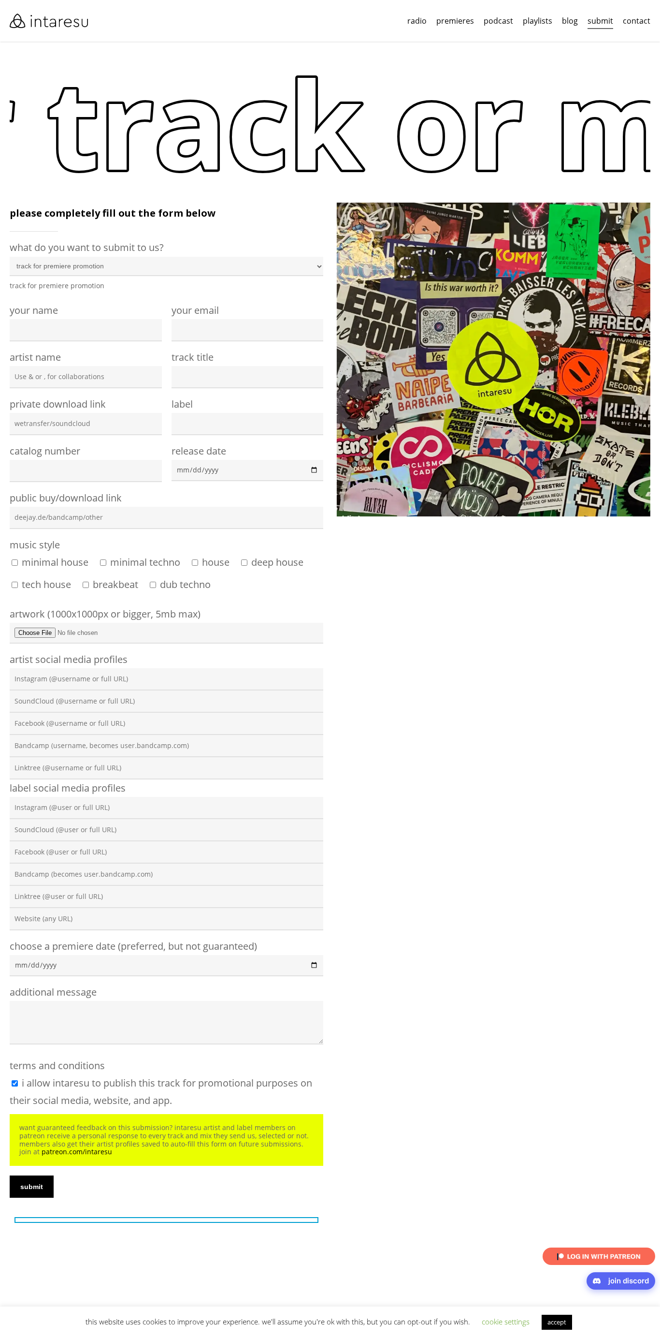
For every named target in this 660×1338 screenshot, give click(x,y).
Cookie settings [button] (506, 1324)
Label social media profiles (68, 787)
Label (182, 404)
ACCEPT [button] (556, 1324)
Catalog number (45, 450)
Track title (193, 357)
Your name (34, 310)
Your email (195, 310)
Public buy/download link (66, 497)
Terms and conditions (161, 1083)
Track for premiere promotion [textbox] (57, 285)
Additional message (53, 992)
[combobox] (57, 285)
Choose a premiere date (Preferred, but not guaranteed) (133, 946)
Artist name (35, 357)
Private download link (58, 404)
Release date (199, 450)
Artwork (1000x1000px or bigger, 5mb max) (105, 613)
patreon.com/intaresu (77, 1151)
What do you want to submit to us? (87, 265)
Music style (35, 544)
